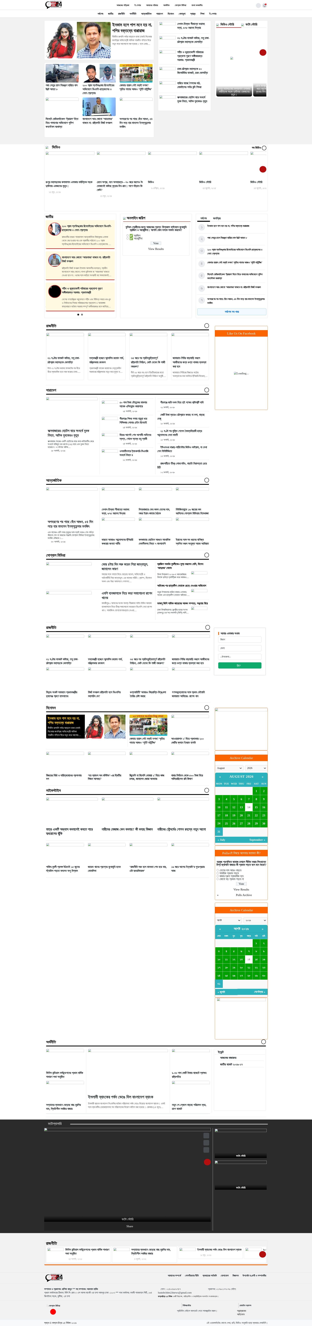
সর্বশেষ (100, 13)
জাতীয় (110, 13)
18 (226, 815)
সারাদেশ (159, 13)
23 (263, 815)
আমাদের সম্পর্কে (174, 1275)
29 (256, 823)
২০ (241, 967)
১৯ (234, 967)
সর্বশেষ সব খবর (232, 311)
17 (218, 815)
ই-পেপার (138, 5)
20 (241, 815)
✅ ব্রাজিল (135, 235)
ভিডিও (56, 147)
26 (233, 823)
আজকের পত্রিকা (123, 5)
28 (248, 823)
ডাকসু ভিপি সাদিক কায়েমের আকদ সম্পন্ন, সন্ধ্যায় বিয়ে (182, 603)
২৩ (263, 967)
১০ (219, 959)
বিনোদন (171, 13)
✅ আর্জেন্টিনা (136, 238)
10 (218, 807)
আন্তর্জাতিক (146, 13)
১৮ (226, 967)
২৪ (218, 975)
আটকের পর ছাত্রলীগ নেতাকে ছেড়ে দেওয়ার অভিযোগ (181, 585)
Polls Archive (244, 895)
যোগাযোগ (225, 1275)
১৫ (256, 959)
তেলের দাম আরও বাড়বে (230, 870)
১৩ (241, 959)
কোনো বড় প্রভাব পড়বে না (232, 879)
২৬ (233, 975)
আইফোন (241, 1314)
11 (226, 807)
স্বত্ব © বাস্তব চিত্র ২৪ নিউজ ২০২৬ (60, 1322)
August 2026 (241, 776)
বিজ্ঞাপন (236, 1275)
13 (241, 807)
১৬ (263, 959)
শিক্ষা (202, 13)
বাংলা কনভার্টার (197, 5)
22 (256, 815)
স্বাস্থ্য (192, 13)
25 (226, 823)
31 (218, 831)
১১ (226, 959)
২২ (256, 967)
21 (248, 815)
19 (233, 815)
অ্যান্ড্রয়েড (241, 1310)
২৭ (241, 975)
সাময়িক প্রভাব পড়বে (229, 873)
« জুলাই (221, 992)
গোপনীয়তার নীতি (192, 1275)
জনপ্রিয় (217, 218)
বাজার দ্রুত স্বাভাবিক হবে (231, 876)
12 (233, 807)
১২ (234, 959)
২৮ (248, 975)
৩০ (263, 975)
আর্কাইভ (166, 5)
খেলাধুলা (182, 13)
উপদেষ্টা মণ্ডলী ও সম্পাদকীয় (254, 1275)
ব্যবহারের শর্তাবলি (210, 1275)
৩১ (218, 983)
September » (257, 839)
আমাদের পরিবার (152, 5)
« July (221, 839)
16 (263, 807)
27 (241, 823)
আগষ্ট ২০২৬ (241, 929)
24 (218, 823)
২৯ (256, 975)
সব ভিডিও (257, 147)
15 (256, 807)
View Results (156, 249)
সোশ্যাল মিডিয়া (180, 5)
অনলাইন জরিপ (136, 218)
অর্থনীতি (133, 13)
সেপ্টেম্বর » (259, 991)
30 (263, 823)
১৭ (219, 967)
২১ (248, 967)
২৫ (226, 975)
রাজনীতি (121, 13)
